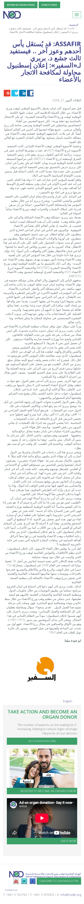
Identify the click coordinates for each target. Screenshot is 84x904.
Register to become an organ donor (48, 791)
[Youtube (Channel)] (16, 881)
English (67, 701)
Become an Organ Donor (21, 5)
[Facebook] (32, 881)
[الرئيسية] (12, 15)
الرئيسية (73, 24)
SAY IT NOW (68, 841)
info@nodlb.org (71, 895)
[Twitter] (24, 881)
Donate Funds (49, 5)
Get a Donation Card (42, 741)
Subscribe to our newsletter (59, 881)
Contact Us (11, 890)
